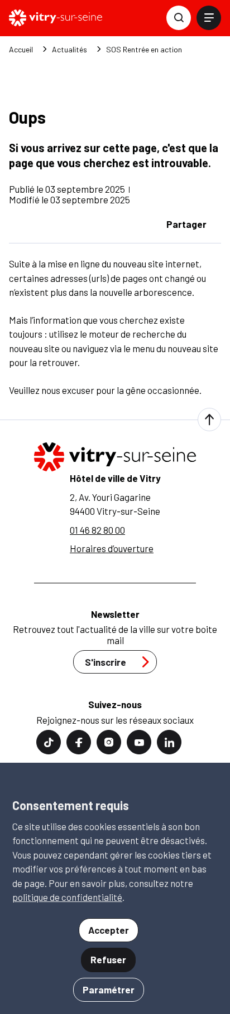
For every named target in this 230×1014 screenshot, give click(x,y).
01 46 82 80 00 (97, 529)
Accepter (108, 929)
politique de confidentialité (67, 897)
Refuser (108, 959)
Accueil (21, 49)
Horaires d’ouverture (112, 548)
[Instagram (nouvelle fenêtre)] (109, 742)
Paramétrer (109, 989)
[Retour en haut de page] (209, 419)
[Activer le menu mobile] (209, 18)
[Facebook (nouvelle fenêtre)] (78, 742)
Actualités (69, 49)
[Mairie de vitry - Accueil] (55, 17)
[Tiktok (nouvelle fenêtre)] (48, 742)
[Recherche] (178, 18)
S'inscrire (105, 661)
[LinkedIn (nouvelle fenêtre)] (169, 742)
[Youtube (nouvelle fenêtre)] (139, 742)
